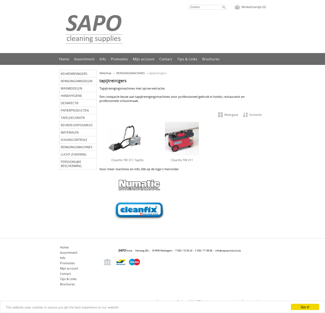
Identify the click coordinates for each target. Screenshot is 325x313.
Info (102, 59)
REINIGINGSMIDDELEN (76, 81)
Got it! (305, 307)
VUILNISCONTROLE (74, 140)
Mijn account (143, 59)
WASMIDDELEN (71, 88)
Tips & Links (187, 59)
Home (64, 59)
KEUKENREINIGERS (74, 74)
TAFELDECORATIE (73, 118)
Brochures (210, 59)
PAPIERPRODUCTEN (75, 110)
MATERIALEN (70, 132)
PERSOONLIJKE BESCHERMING (71, 164)
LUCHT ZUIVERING (74, 154)
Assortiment (84, 59)
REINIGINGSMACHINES (76, 147)
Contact (165, 59)
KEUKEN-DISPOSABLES (77, 125)
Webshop (105, 73)
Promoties (119, 59)
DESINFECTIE (70, 103)
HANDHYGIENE (71, 96)
